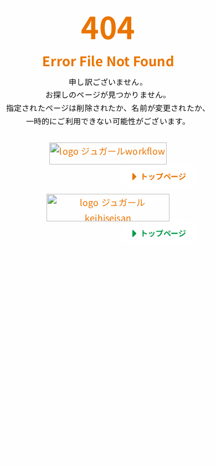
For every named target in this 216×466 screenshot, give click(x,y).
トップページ (163, 176)
